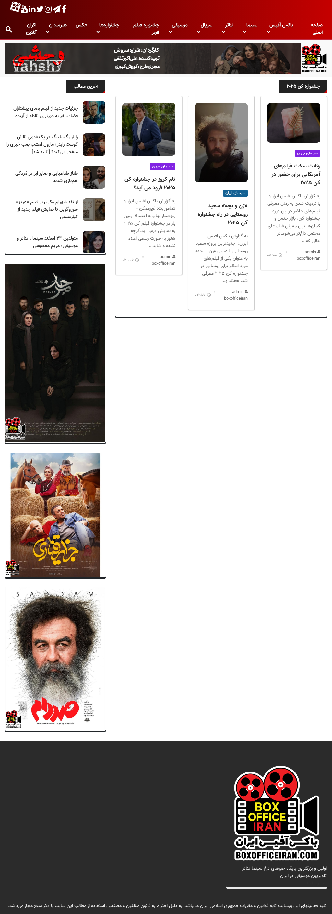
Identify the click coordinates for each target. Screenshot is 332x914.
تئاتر (229, 25)
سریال (206, 25)
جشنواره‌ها (109, 25)
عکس (81, 25)
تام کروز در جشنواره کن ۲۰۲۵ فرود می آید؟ (149, 183)
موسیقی (180, 25)
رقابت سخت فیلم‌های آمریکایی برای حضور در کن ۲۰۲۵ (295, 174)
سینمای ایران (235, 193)
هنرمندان (58, 25)
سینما (251, 25)
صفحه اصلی (317, 28)
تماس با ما (317, 883)
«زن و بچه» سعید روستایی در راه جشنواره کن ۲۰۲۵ (223, 214)
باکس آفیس (281, 25)
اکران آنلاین (31, 28)
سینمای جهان (307, 153)
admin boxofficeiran (308, 255)
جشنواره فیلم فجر (146, 28)
